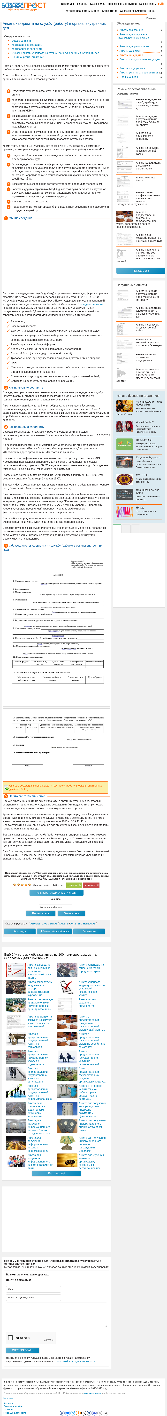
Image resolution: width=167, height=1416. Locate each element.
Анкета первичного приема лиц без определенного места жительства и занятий (138, 255)
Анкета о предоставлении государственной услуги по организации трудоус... (92, 1075)
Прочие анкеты (129, 77)
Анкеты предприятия (132, 68)
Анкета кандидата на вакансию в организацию (148, 165)
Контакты (8, 1403)
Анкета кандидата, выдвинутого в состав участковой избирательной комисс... (92, 988)
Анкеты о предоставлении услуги (140, 59)
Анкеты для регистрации (134, 46)
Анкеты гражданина (132, 30)
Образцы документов (133, 10)
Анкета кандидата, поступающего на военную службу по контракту (147, 120)
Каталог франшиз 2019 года (82, 10)
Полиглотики (144, 439)
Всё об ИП (67, 3)
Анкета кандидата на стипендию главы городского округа (91, 968)
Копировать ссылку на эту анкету (56, 892)
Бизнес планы (147, 3)
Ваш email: (56, 899)
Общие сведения (21, 40)
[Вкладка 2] (126, 529)
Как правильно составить (26, 44)
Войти (160, 3)
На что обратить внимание (27, 57)
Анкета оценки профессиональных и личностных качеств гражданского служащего (138, 198)
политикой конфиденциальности (75, 1361)
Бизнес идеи (97, 3)
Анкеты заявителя (130, 50)
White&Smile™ (145, 422)
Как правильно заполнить (26, 49)
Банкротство (109, 10)
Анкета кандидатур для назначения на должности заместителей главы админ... (40, 971)
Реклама (151, 18)
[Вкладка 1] (117, 529)
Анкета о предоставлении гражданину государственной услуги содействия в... (92, 1023)
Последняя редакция (90, 304)
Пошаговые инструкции (122, 3)
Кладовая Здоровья (148, 457)
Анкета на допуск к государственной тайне (147, 150)
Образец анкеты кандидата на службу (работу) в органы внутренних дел (55, 53)
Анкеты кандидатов (131, 55)
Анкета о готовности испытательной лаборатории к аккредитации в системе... (91, 1092)
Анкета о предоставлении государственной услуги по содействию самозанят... (92, 1040)
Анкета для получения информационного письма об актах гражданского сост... (40, 1127)
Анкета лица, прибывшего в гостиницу (144, 136)
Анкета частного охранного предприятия (88, 1002)
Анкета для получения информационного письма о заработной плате (40, 1161)
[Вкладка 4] (135, 529)
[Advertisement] (56, 256)
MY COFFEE (143, 475)
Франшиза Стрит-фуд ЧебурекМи (149, 403)
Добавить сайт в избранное (54, 931)
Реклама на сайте (13, 1406)
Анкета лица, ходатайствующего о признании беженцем (149, 237)
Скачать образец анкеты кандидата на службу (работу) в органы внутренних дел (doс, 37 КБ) (55, 787)
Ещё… (152, 10)
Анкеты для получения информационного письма (133, 36)
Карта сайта (8, 1398)
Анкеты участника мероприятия (139, 72)
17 (80, 885)
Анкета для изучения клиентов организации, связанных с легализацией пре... (91, 1161)
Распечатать (89, 931)
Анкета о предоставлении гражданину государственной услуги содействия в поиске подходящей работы (136, 219)
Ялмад (140, 507)
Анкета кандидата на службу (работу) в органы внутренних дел (148, 104)
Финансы (82, 3)
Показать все (141, 270)
